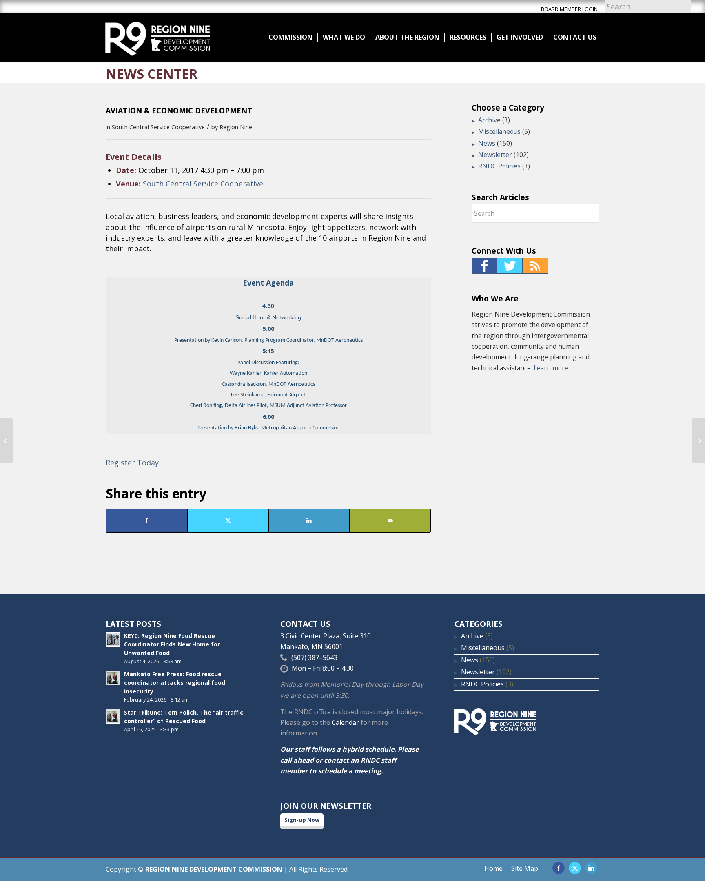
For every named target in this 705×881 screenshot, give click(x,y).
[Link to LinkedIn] (591, 868)
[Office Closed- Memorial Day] (6, 440)
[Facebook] (484, 265)
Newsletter (495, 154)
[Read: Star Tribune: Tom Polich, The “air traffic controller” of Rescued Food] (113, 716)
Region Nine (235, 127)
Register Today (132, 462)
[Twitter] (510, 265)
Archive (489, 119)
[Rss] (535, 265)
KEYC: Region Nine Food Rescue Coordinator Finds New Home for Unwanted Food (172, 644)
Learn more (551, 367)
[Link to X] (575, 868)
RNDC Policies (499, 166)
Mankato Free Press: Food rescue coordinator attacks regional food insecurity (174, 682)
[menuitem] (290, 37)
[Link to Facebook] (558, 868)
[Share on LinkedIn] (309, 520)
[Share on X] (228, 520)
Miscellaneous (499, 131)
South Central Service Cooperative (158, 127)
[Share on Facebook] (146, 520)
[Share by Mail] (390, 520)
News (486, 143)
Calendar (345, 722)
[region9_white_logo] (158, 37)
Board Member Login (569, 9)
